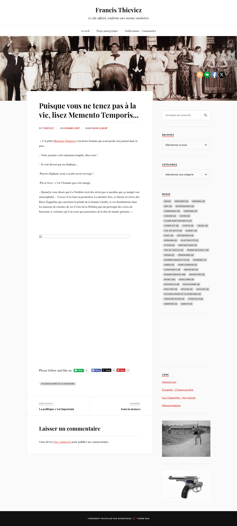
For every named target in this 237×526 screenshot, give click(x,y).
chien (185, 216)
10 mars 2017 (72, 128)
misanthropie (174, 274)
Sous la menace (130, 409)
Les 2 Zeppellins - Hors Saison (179, 397)
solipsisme (191, 284)
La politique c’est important (56, 409)
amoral (198, 201)
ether (169, 245)
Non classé (100, 128)
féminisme (185, 255)
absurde (181, 201)
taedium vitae (174, 299)
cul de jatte (173, 231)
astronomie (185, 206)
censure (190, 211)
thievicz (48, 128)
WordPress (125, 518)
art (168, 206)
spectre (170, 289)
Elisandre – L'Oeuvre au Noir (178, 389)
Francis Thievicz (118, 10)
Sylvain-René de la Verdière (58, 384)
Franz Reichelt (197, 250)
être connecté (62, 442)
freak (169, 255)
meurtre (191, 269)
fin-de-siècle (173, 250)
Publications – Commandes (140, 30)
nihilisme (186, 279)
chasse (170, 216)
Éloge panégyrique (107, 30)
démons (170, 240)
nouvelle (171, 284)
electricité (189, 240)
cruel (203, 226)
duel (168, 235)
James (169, 265)
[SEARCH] (205, 115)
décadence (185, 235)
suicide (203, 289)
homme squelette (176, 260)
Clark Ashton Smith (178, 221)
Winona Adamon (171, 405)
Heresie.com (169, 381)
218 (167, 201)
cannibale (172, 211)
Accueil (85, 30)
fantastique (188, 245)
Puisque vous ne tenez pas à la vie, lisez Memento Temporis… (89, 110)
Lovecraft (172, 269)
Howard (199, 260)
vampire (170, 304)
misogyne (197, 274)
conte (188, 226)
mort (169, 279)
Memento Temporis (64, 141)
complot (171, 226)
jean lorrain (187, 265)
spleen (187, 289)
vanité (186, 304)
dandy (191, 231)
